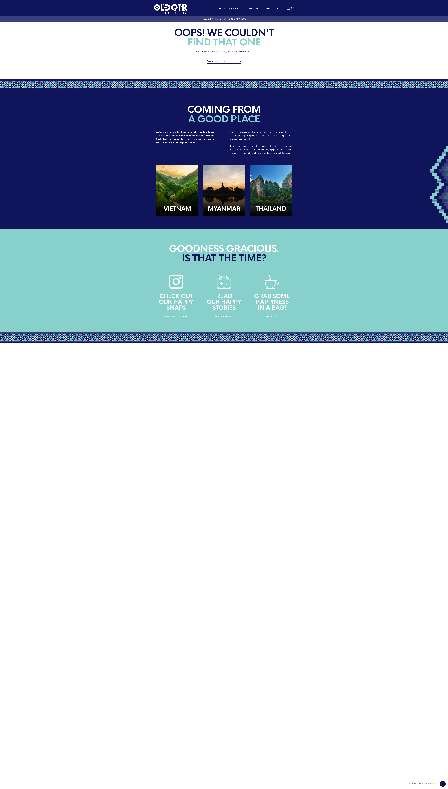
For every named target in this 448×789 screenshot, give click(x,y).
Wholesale (255, 8)
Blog (279, 8)
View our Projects (224, 316)
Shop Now (272, 316)
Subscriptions (237, 8)
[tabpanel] (177, 190)
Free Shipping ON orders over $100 (224, 18)
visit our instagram (176, 316)
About (269, 8)
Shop (222, 8)
